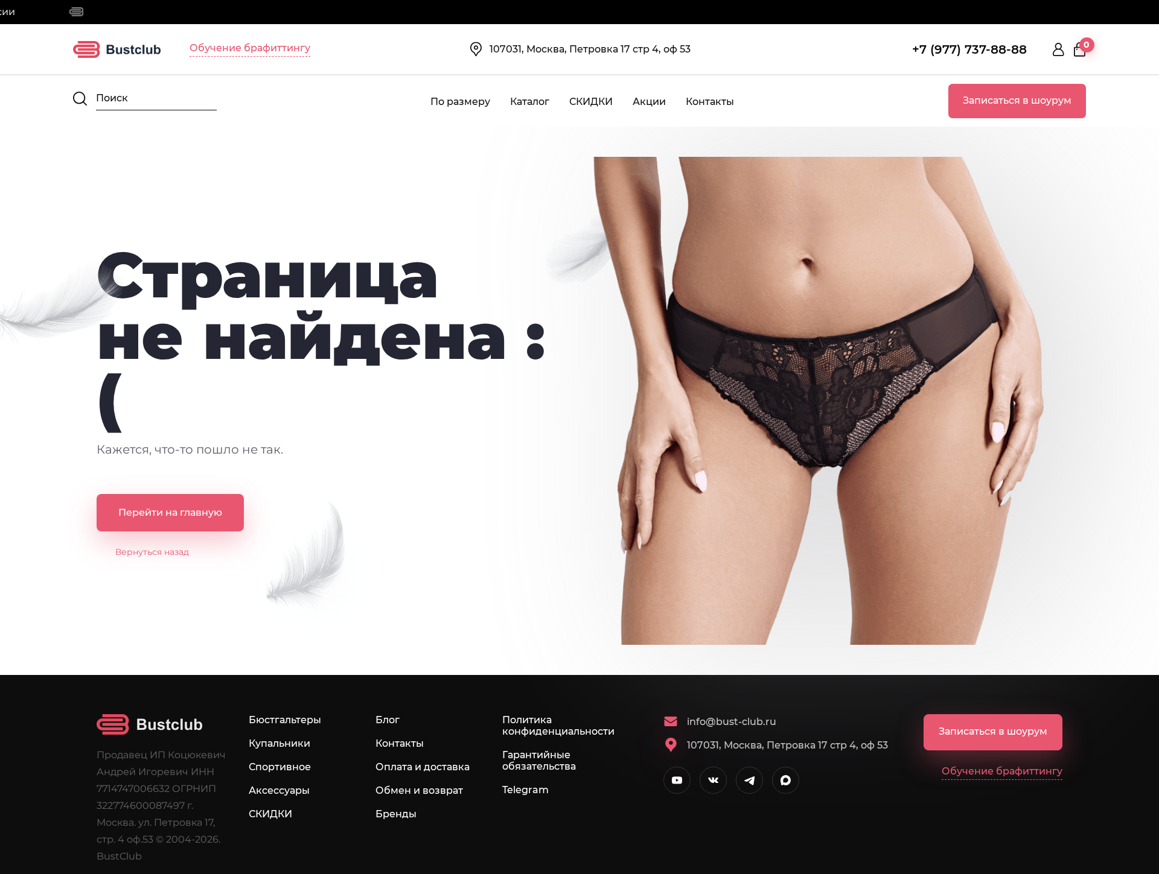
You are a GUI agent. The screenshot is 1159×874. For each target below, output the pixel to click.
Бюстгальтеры (285, 720)
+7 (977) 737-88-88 (969, 49)
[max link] (785, 780)
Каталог (529, 101)
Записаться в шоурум (1017, 100)
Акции (649, 101)
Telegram (525, 790)
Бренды (396, 814)
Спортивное (280, 767)
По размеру (460, 101)
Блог (387, 720)
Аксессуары (279, 790)
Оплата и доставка (422, 767)
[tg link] (749, 780)
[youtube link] (677, 780)
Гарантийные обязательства (539, 760)
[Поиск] (80, 99)
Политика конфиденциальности (558, 725)
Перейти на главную (170, 512)
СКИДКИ (591, 101)
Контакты (710, 101)
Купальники (279, 743)
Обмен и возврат (419, 790)
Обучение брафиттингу (250, 48)
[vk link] (713, 780)
